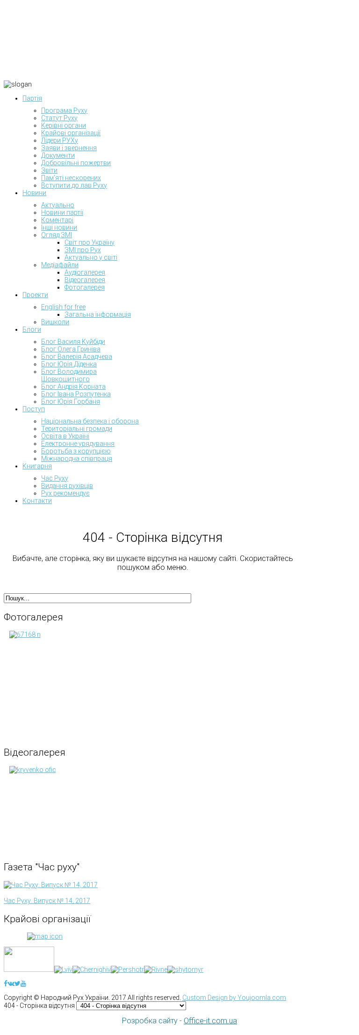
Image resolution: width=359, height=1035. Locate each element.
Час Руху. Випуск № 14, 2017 (47, 900)
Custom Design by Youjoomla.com (234, 997)
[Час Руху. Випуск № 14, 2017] (51, 885)
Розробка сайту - (179, 1020)
